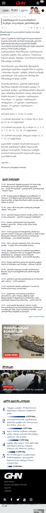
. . (10, 162)
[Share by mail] (37, 28)
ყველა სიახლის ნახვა (36, 316)
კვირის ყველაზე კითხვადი (16, 401)
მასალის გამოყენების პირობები (14, 167)
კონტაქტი (7, 491)
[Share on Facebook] (29, 28)
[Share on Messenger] (31, 28)
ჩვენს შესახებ (9, 482)
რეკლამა (7, 488)
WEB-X (39, 504)
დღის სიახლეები (10, 179)
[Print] (43, 28)
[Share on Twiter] (34, 28)
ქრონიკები (7, 366)
